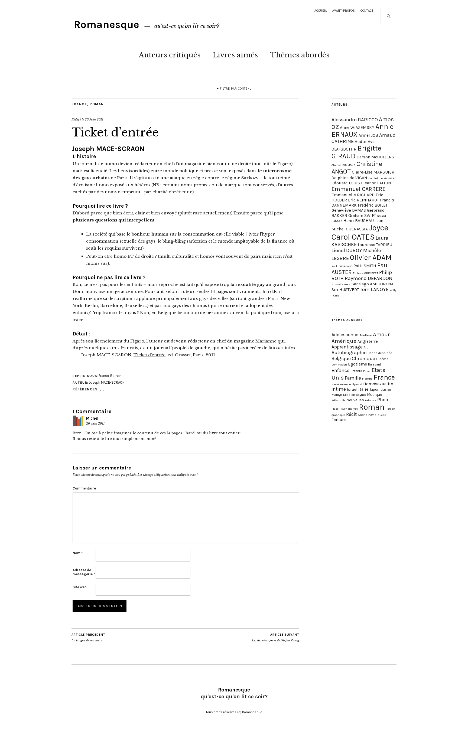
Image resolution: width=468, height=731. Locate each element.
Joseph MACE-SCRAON (108, 149)
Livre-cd (386, 389)
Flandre (367, 378)
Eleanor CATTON (376, 183)
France (79, 104)
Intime (339, 389)
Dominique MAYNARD (382, 178)
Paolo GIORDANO (342, 266)
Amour (381, 334)
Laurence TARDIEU (375, 244)
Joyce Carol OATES (360, 232)
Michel (92, 418)
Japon (374, 389)
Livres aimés (235, 55)
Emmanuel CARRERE (359, 188)
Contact (366, 10)
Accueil (320, 10)
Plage (335, 408)
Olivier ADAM (371, 257)
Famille (353, 378)
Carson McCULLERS (375, 157)
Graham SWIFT (362, 215)
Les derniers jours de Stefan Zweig (275, 637)
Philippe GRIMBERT (365, 273)
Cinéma (382, 359)
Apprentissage (347, 347)
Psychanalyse (349, 408)
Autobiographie (349, 352)
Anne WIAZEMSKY (357, 127)
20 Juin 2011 (94, 119)
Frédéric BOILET (373, 205)
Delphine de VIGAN (349, 177)
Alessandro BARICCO (355, 120)
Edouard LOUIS (346, 183)
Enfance (340, 370)
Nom (78, 553)
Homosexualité (378, 383)
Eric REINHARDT (363, 200)
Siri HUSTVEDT (345, 289)
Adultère (365, 335)
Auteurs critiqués (169, 55)
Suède (382, 415)
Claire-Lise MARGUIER (373, 172)
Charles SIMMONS (343, 165)
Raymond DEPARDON (368, 278)
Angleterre (368, 341)
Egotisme (357, 364)
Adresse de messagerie (84, 572)
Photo (383, 399)
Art (366, 347)
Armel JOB (368, 135)
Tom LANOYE (374, 289)
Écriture (339, 419)
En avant (374, 364)
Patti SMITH (364, 265)
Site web (80, 587)
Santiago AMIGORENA (373, 284)
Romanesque (106, 24)
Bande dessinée (380, 353)
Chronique (363, 358)
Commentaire (84, 488)
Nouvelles (355, 400)
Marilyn (337, 395)
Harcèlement (340, 384)
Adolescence (345, 334)
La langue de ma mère (88, 637)
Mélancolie (338, 400)
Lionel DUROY (347, 250)
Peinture (370, 400)
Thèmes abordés (299, 55)
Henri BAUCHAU (358, 220)
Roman (97, 104)
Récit (351, 414)
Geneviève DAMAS (349, 210)
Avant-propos (343, 10)
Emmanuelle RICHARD (353, 194)
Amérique (344, 341)
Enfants (356, 371)
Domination (339, 364)
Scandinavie (367, 415)
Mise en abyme (354, 395)
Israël (352, 389)
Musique (374, 394)
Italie (363, 389)
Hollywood (355, 384)
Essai (366, 371)
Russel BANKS (341, 284)
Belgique (341, 358)
